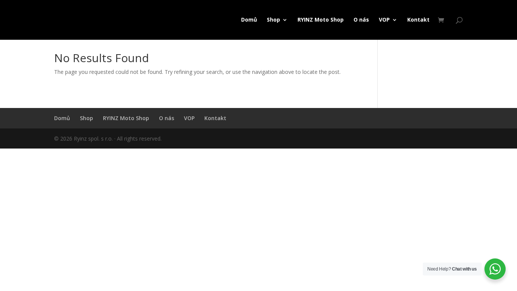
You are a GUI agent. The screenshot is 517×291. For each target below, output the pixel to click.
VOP (384, 20)
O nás (361, 20)
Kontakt (418, 20)
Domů (249, 20)
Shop (273, 20)
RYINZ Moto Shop (320, 20)
